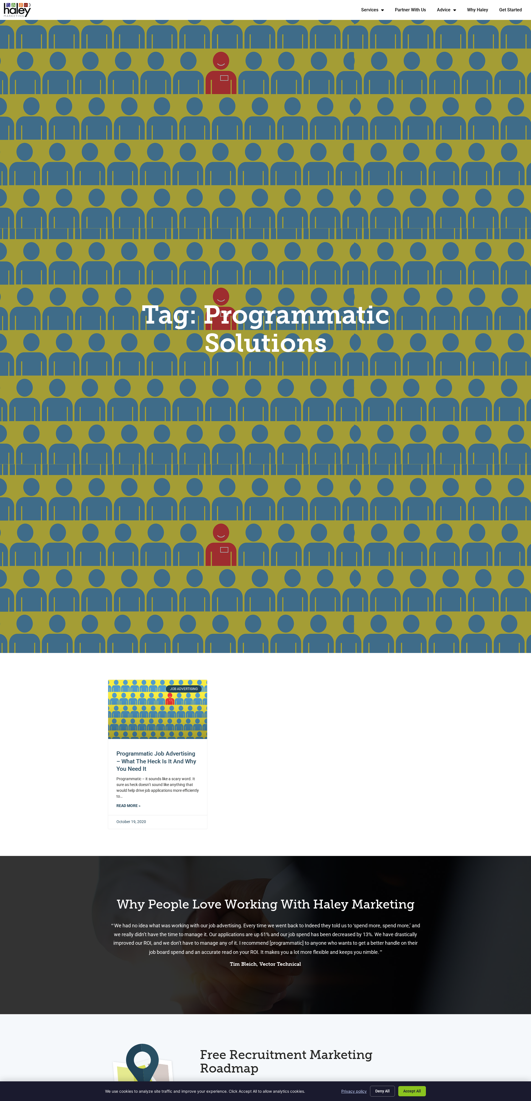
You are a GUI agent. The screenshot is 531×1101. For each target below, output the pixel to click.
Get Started (513, 11)
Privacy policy (354, 1091)
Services (375, 11)
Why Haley (480, 11)
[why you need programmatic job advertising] (157, 709)
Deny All (382, 1091)
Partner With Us (413, 11)
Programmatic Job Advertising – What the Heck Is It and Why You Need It (156, 761)
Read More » (128, 805)
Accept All (412, 1091)
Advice (449, 11)
